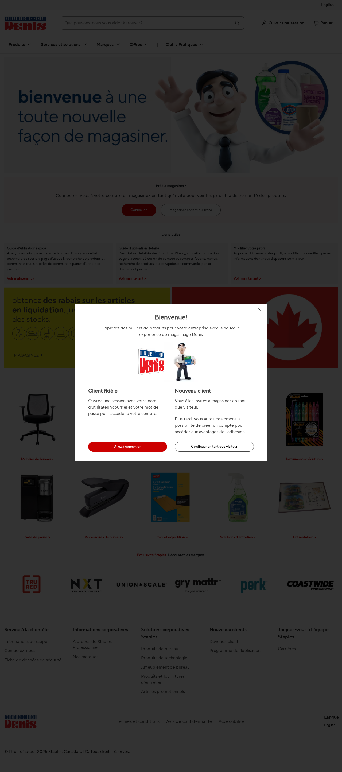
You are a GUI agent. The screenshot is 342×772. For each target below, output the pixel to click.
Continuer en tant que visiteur (214, 446)
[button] (260, 309)
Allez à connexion (127, 446)
